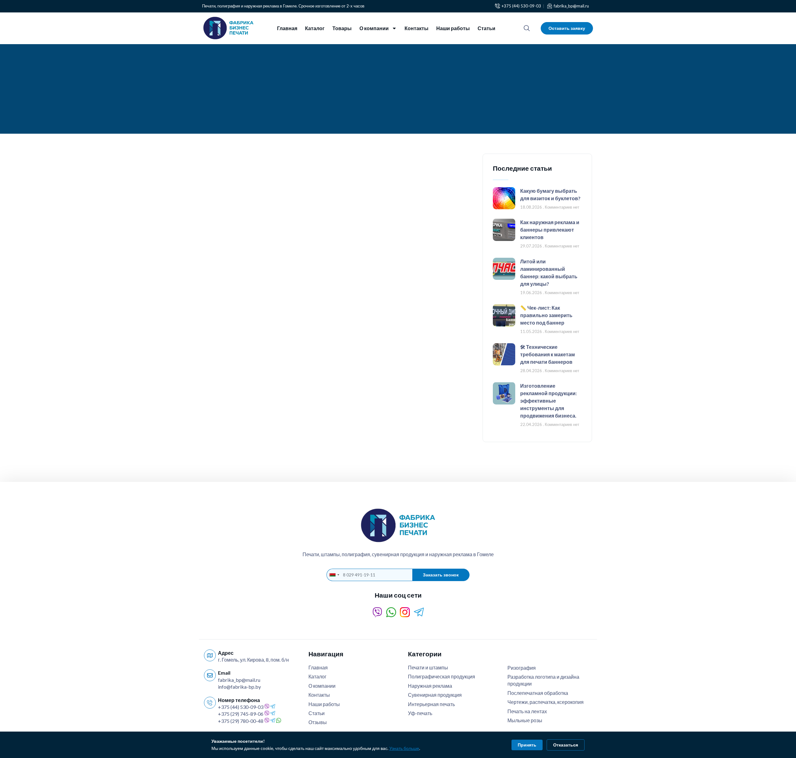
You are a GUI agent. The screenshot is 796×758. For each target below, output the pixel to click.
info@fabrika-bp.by (239, 687)
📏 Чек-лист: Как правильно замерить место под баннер (546, 315)
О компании (374, 28)
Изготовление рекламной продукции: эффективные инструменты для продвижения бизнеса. (548, 400)
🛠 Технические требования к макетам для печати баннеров (547, 354)
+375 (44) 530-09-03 (240, 707)
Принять (527, 744)
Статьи (486, 28)
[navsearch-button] (527, 28)
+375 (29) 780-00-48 (240, 721)
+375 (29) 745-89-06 (240, 714)
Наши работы (453, 28)
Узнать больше (404, 748)
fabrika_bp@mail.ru (239, 680)
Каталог (315, 28)
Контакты (416, 28)
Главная (287, 28)
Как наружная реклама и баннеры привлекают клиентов (549, 229)
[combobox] (334, 575)
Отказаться (565, 744)
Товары (342, 28)
